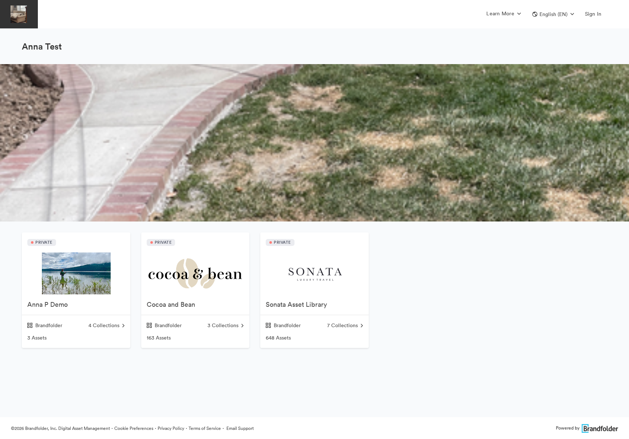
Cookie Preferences (133, 428)
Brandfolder (48, 325)
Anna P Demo (47, 304)
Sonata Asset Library (296, 304)
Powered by (567, 428)
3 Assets (37, 337)
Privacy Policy (171, 428)
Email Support (239, 428)
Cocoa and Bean (171, 304)
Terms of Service (205, 428)
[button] (553, 14)
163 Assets (159, 337)
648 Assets (278, 337)
